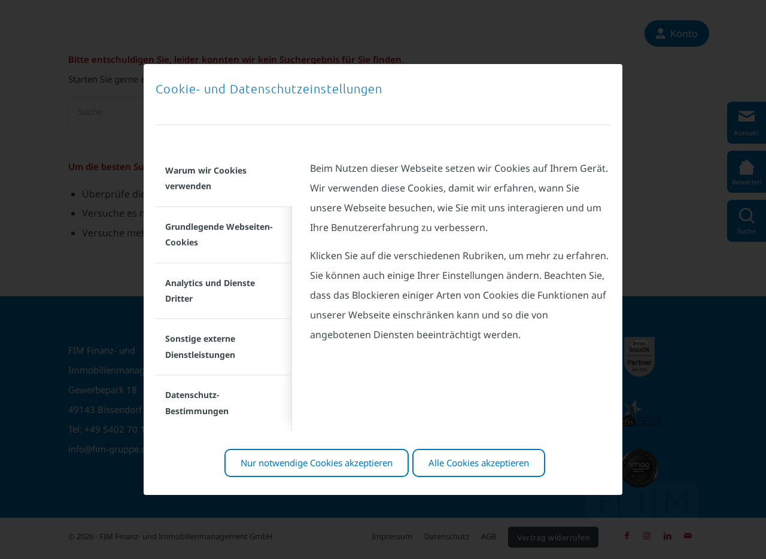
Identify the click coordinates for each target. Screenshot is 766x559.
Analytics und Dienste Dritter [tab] (210, 290)
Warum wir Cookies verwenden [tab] (206, 178)
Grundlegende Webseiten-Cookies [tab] (218, 234)
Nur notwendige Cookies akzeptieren (317, 463)
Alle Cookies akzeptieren (478, 463)
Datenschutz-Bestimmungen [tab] (197, 402)
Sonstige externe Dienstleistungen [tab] (200, 346)
